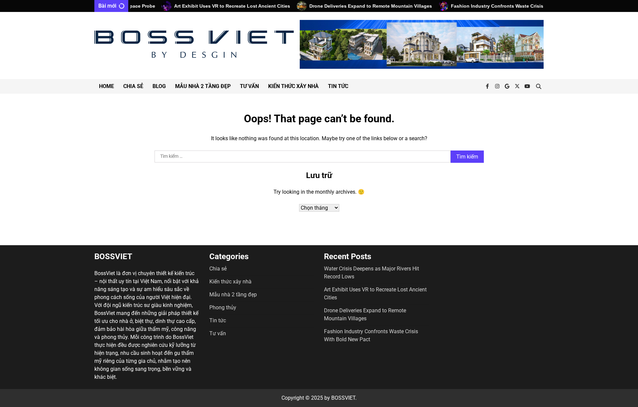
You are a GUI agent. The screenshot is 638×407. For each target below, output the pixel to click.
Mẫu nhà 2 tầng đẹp (203, 86)
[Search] (539, 86)
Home (106, 86)
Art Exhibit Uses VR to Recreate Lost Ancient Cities (224, 6)
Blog (159, 86)
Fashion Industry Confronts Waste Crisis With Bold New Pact (512, 6)
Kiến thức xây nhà (293, 86)
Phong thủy (222, 307)
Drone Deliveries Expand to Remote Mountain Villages (362, 6)
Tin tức (338, 86)
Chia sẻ (133, 86)
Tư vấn (249, 86)
